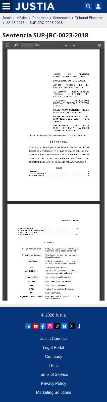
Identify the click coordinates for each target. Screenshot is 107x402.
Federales (40, 18)
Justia (7, 18)
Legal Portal (53, 347)
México (22, 18)
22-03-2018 (15, 23)
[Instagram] (50, 326)
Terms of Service (53, 374)
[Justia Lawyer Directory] (79, 326)
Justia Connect (53, 338)
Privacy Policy (53, 383)
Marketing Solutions (53, 392)
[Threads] (57, 326)
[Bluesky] (64, 326)
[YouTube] (36, 326)
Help (53, 365)
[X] (72, 326)
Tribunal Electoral (89, 18)
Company (53, 356)
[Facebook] (43, 326)
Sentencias (61, 18)
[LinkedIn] (28, 326)
